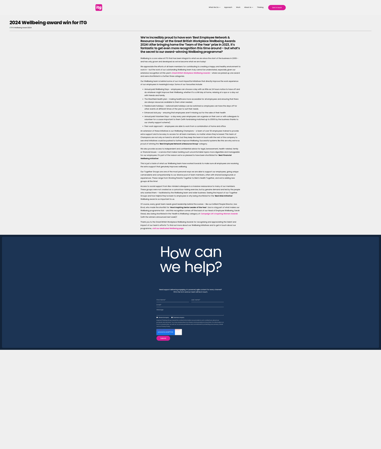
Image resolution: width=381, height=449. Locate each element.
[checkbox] (190, 317)
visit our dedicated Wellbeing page (167, 228)
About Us (247, 7)
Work (238, 7)
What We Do (214, 7)
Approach (228, 7)
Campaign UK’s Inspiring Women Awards (219, 213)
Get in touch (277, 8)
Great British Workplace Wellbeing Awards (191, 73)
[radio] (162, 317)
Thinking (260, 7)
